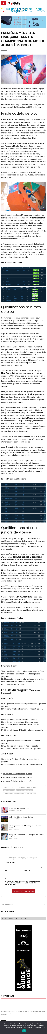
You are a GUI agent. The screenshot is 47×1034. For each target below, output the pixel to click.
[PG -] (23, 276)
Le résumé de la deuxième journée (17, 777)
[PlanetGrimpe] (14, 3)
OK (24, 1031)
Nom (7, 871)
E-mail (27, 871)
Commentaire (11, 862)
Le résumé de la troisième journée (17, 781)
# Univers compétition (24, 790)
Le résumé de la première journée (17, 774)
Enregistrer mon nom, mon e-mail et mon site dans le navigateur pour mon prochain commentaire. (23, 883)
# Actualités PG (9, 790)
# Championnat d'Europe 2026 (14, 919)
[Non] (44, 1028)
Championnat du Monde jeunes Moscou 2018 (20, 794)
